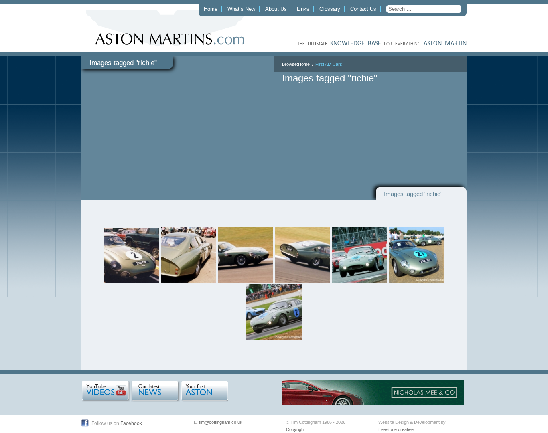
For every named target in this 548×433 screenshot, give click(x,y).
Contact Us (363, 9)
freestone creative (396, 429)
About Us (276, 9)
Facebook (131, 423)
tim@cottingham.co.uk (220, 422)
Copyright (295, 429)
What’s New (241, 9)
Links (303, 9)
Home (210, 9)
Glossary (329, 9)
